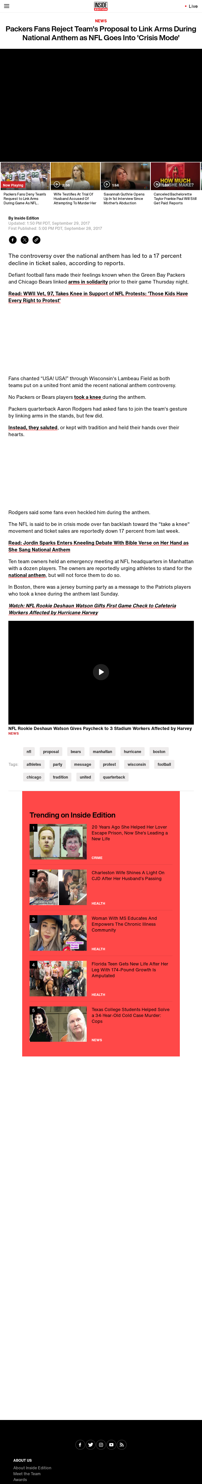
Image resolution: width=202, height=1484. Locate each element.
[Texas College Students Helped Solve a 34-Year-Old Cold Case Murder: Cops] (101, 1024)
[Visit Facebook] (80, 1445)
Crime (97, 857)
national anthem (27, 575)
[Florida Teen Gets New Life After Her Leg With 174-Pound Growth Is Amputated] (101, 978)
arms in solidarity (88, 281)
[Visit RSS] (122, 1445)
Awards (20, 1480)
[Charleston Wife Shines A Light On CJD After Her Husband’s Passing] (101, 887)
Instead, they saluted (32, 427)
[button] (101, 672)
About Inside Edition (32, 1468)
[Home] (101, 6)
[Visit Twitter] (91, 1445)
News (101, 21)
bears (76, 751)
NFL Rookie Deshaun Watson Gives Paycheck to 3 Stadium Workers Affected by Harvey (100, 728)
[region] (101, 673)
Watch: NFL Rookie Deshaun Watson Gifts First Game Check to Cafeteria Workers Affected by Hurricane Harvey (92, 609)
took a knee (88, 397)
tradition (60, 777)
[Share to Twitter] (24, 240)
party (57, 764)
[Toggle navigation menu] (6, 6)
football (164, 764)
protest (109, 764)
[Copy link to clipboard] (36, 240)
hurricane (132, 751)
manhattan (102, 751)
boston (159, 751)
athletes (34, 764)
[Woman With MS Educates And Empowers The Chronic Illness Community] (101, 933)
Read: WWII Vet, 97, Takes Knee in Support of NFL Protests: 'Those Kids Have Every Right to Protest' (98, 297)
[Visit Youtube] (111, 1445)
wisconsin (137, 764)
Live (193, 6)
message (82, 764)
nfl (29, 751)
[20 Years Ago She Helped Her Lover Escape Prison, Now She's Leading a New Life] (101, 841)
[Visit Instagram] (101, 1445)
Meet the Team (27, 1474)
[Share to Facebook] (12, 240)
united (85, 777)
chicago (34, 777)
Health (98, 903)
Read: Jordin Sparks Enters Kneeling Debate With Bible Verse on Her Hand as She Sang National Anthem (98, 546)
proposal (51, 751)
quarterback (114, 777)
